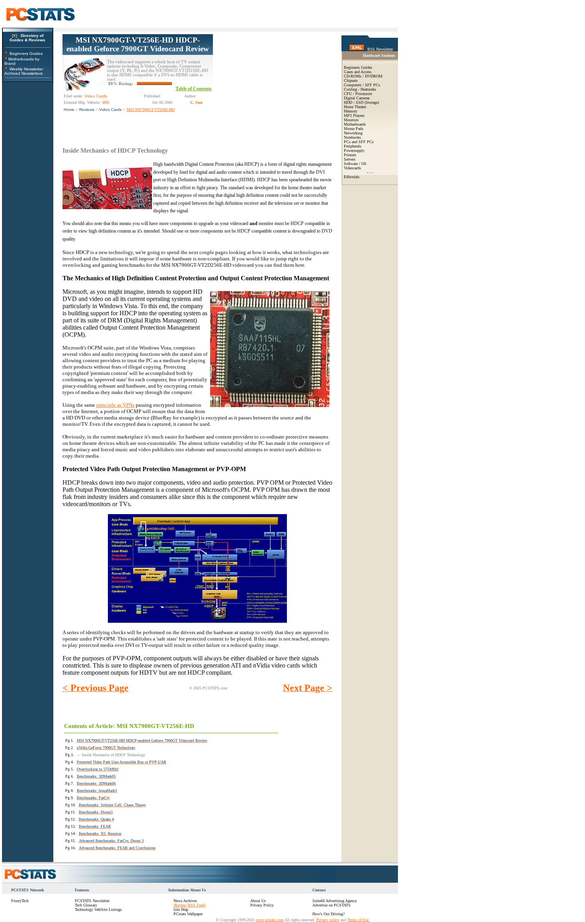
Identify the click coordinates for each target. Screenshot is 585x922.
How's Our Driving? (328, 914)
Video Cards (110, 109)
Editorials (351, 177)
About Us (258, 901)
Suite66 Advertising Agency (334, 901)
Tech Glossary (86, 905)
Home (69, 109)
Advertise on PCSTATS (331, 905)
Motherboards (355, 124)
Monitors (351, 120)
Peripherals (352, 146)
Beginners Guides (26, 53)
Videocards (352, 168)
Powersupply (354, 150)
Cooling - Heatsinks (360, 89)
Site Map (181, 909)
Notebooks (352, 137)
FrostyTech (20, 901)
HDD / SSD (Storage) (361, 102)
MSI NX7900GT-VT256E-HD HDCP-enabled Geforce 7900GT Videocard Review (137, 44)
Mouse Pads (353, 128)
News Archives (185, 901)
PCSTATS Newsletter (92, 901)
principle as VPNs (115, 405)
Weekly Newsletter (26, 69)
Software (351, 163)
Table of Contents (194, 88)
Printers (350, 155)
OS (364, 163)
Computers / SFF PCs (362, 85)
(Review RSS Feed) (189, 905)
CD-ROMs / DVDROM (363, 76)
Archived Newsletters (23, 73)
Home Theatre (355, 107)
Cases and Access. (358, 72)
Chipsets (351, 80)
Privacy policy (327, 920)
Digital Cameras (357, 98)
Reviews (86, 109)
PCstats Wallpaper (188, 914)
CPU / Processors (358, 93)
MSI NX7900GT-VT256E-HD (151, 109)
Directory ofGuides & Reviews (27, 37)
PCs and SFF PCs (359, 142)
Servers (349, 159)
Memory (350, 111)
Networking (353, 133)
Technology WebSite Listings (98, 909)
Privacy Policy (262, 905)
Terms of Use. (358, 920)
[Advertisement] (272, 84)
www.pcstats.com (270, 920)
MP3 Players (354, 115)
